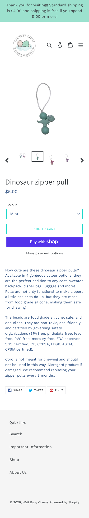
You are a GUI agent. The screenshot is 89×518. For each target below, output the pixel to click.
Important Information (30, 447)
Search (15, 434)
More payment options (44, 253)
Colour (11, 205)
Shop (14, 459)
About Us (18, 472)
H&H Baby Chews (35, 502)
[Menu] (80, 45)
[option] (22, 156)
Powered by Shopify (65, 502)
